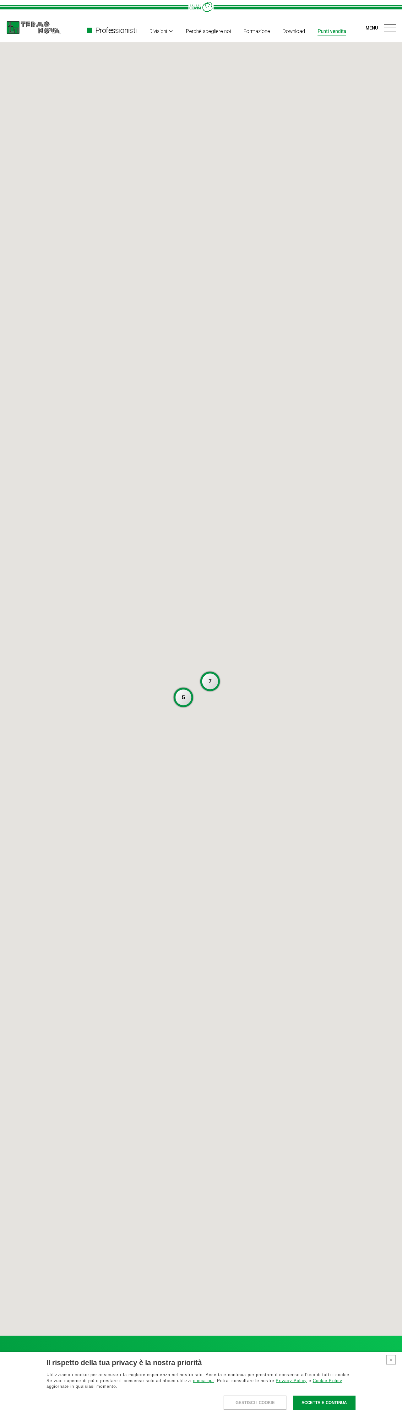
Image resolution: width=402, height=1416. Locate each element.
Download (294, 31)
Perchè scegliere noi (208, 31)
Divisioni (158, 31)
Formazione (256, 31)
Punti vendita (332, 31)
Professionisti (116, 30)
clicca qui (203, 1380)
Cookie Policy (327, 1380)
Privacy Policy (291, 1380)
